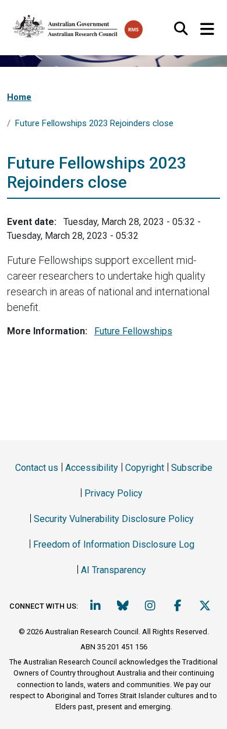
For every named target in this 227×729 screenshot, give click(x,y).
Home (19, 97)
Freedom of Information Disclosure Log (113, 544)
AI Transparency (113, 570)
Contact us (36, 467)
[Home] (66, 24)
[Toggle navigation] (207, 29)
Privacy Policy (113, 493)
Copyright (144, 467)
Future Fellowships (133, 331)
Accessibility (91, 467)
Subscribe (191, 467)
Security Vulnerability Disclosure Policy (114, 518)
